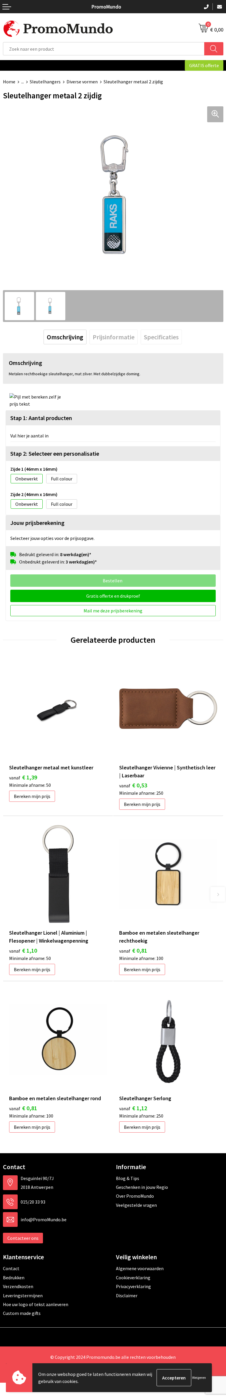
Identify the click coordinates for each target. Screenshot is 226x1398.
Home (9, 82)
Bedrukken (13, 1277)
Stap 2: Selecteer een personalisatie (54, 453)
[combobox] (104, 48)
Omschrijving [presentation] (65, 337)
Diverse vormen (82, 82)
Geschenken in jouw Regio (142, 1187)
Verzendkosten (18, 1286)
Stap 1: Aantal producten (41, 418)
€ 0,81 (133, 950)
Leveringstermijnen (23, 1295)
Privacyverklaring (133, 1286)
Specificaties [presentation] (161, 337)
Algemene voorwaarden (140, 1268)
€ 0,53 (133, 785)
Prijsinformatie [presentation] (113, 337)
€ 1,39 (23, 777)
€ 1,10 (23, 950)
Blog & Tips (127, 1178)
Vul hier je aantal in (29, 436)
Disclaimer (126, 1295)
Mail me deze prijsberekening (113, 611)
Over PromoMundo (135, 1196)
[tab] (65, 337)
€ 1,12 (133, 1108)
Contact (11, 1268)
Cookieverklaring (133, 1277)
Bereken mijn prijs (32, 796)
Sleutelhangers (45, 82)
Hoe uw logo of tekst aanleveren (35, 1304)
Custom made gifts (22, 1313)
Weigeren (199, 1377)
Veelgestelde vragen (136, 1205)
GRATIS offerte (204, 65)
